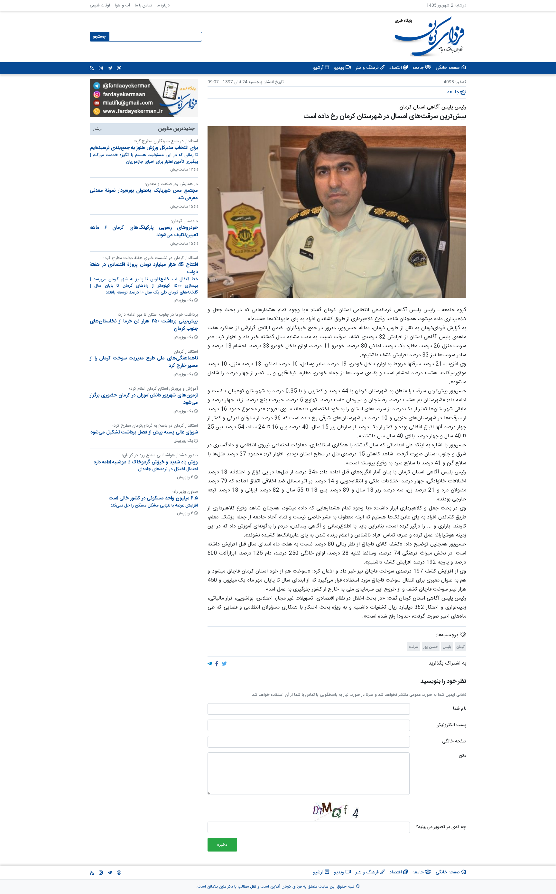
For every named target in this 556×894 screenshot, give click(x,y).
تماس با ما (143, 5)
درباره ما (163, 5)
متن (462, 755)
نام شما (459, 708)
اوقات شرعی (100, 5)
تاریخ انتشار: (272, 82)
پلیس (447, 647)
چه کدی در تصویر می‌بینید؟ (441, 827)
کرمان (460, 647)
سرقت (414, 647)
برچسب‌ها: (448, 635)
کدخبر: (460, 82)
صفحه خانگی (454, 741)
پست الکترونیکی (450, 725)
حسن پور (430, 647)
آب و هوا (122, 5)
